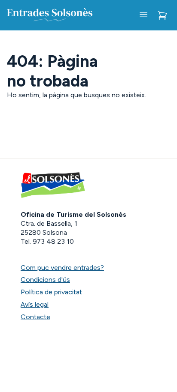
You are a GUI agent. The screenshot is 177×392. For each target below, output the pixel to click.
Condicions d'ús (45, 279)
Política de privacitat (51, 292)
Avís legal (35, 304)
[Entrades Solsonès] (50, 15)
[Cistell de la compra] (162, 15)
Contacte (35, 317)
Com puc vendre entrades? (62, 267)
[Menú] (143, 15)
